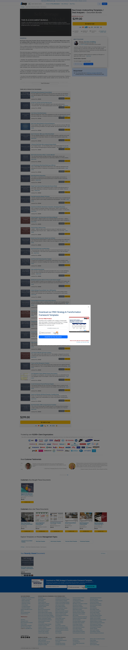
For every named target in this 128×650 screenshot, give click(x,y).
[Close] (88, 307)
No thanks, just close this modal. (83, 342)
